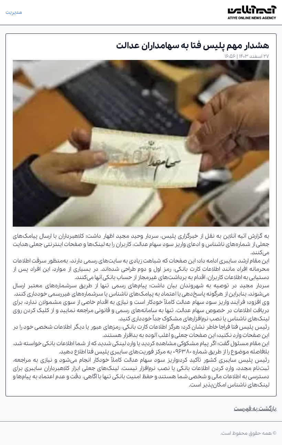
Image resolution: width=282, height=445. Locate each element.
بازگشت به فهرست (255, 409)
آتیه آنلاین (234, 236)
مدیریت (14, 12)
